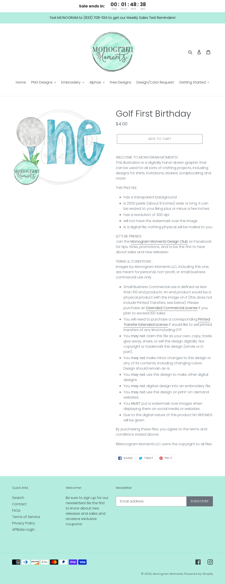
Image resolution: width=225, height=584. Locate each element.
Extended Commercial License (172, 307)
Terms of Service (26, 516)
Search (18, 497)
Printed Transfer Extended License (166, 322)
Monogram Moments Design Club (159, 241)
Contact (19, 504)
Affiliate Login (23, 529)
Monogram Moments (168, 574)
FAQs (16, 510)
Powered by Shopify (198, 574)
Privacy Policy (23, 523)
